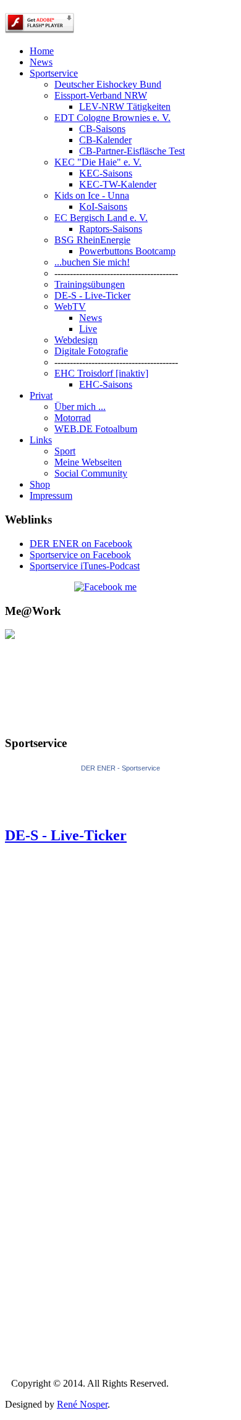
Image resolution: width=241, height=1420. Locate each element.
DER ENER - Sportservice (120, 768)
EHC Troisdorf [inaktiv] (101, 373)
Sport (64, 451)
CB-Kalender (105, 140)
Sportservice (54, 73)
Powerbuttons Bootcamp (127, 251)
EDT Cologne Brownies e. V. (112, 117)
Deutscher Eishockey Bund (107, 84)
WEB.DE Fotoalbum (95, 429)
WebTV (70, 306)
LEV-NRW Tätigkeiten (125, 106)
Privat (41, 395)
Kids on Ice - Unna (91, 195)
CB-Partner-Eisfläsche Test (132, 151)
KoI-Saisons (103, 206)
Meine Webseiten (88, 462)
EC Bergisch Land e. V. (101, 217)
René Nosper (82, 1404)
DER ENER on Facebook (81, 543)
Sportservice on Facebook (80, 554)
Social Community (90, 473)
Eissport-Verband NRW (100, 95)
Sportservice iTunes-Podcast (85, 566)
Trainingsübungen (89, 284)
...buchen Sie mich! (92, 262)
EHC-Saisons (105, 384)
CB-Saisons (102, 128)
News (41, 62)
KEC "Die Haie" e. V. (98, 162)
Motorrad (72, 417)
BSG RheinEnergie (92, 240)
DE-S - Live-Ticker (92, 295)
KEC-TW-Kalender (117, 184)
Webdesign (76, 340)
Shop (40, 484)
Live (88, 329)
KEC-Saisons (105, 173)
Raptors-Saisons (110, 228)
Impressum (51, 495)
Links (41, 440)
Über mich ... (80, 406)
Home (42, 51)
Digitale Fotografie (91, 351)
